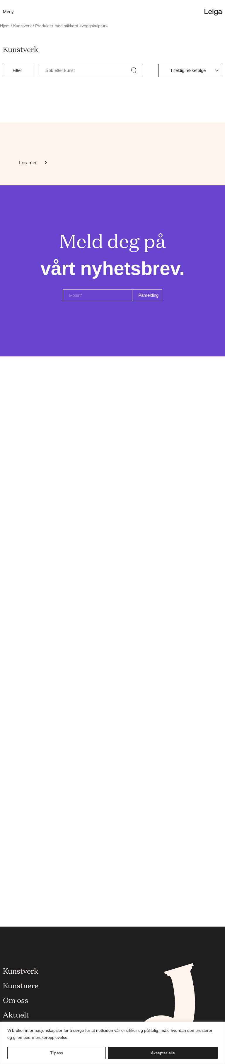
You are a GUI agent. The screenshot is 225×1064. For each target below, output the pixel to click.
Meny (8, 11)
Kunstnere (20, 985)
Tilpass (56, 1053)
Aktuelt (16, 1014)
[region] (112, 1043)
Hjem (5, 26)
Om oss (15, 1000)
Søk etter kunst (60, 70)
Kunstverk (22, 26)
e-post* (75, 295)
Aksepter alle (163, 1053)
